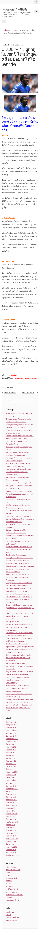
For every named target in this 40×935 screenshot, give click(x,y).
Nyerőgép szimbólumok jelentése (18, 469)
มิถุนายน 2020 (11, 836)
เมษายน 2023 (11, 741)
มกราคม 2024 (11, 733)
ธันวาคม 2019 (11, 852)
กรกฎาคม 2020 (11, 833)
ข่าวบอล (11, 387)
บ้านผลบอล (12, 375)
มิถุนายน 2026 (11, 728)
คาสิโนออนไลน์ (12, 889)
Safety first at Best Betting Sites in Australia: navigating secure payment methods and (19, 494)
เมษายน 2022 (11, 775)
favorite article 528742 (14, 522)
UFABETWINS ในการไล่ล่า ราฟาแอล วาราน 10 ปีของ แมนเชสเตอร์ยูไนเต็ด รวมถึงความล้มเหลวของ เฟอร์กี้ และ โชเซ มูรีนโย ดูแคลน (30, 393)
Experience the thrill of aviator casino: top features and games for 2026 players (20, 707)
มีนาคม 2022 (10, 777)
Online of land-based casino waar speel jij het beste (18, 620)
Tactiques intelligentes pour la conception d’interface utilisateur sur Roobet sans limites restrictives (19, 558)
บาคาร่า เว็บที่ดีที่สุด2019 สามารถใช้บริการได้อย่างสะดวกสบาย (12, 393)
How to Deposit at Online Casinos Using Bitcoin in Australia (18, 464)
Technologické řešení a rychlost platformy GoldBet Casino (17, 453)
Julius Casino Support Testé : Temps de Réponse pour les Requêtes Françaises (19, 577)
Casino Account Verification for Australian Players (17, 442)
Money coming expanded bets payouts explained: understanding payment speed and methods (20, 569)
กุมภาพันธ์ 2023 (11, 747)
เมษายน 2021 (11, 808)
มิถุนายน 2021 (11, 802)
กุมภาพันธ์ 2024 (11, 730)
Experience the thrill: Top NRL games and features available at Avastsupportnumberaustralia (19, 641)
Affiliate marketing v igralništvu (17, 563)
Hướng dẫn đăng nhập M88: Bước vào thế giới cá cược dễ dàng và (19, 425)
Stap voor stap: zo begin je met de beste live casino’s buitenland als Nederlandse (18, 658)
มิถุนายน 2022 (11, 769)
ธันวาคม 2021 (11, 786)
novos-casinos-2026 (13, 870)
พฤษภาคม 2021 (12, 805)
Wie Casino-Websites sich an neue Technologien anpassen (18, 506)
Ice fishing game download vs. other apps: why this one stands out (19, 589)
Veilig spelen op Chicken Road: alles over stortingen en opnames (19, 584)
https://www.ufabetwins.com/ (25, 378)
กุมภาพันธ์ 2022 (11, 780)
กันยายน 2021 (11, 794)
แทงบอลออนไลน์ (12, 900)
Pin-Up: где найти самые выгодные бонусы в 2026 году (19, 695)
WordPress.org (11, 920)
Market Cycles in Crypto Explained (18, 483)
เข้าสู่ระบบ (10, 912)
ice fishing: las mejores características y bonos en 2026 (20, 536)
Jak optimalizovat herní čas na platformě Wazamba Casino (17, 531)
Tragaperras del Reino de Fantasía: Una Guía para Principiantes (18, 420)
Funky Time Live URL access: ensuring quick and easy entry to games (19, 614)
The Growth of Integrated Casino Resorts (18, 525)
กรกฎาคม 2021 (11, 800)
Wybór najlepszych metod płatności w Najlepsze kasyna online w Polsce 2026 (20, 648)
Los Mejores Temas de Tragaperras (18, 594)
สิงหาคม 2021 (11, 797)
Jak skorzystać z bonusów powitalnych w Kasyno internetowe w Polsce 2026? (19, 666)
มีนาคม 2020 (10, 844)
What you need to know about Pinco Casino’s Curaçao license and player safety (19, 549)
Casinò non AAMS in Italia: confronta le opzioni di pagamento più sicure (19, 634)
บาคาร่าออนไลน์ (12, 892)
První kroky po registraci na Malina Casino (18, 500)
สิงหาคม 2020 (11, 830)
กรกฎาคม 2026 (11, 725)
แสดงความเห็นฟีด (12, 917)
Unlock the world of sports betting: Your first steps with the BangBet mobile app (19, 599)
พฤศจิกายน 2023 (12, 739)
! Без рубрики (11, 867)
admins (22, 45)
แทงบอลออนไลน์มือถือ (15, 9)
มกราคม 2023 (11, 750)
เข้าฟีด (8, 915)
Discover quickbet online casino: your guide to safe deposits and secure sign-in (20, 608)
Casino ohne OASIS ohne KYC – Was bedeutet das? (18, 542)
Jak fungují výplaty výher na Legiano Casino (19, 448)
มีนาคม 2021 (10, 811)
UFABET (9, 875)
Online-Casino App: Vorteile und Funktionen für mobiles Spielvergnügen (17, 680)
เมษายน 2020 (11, 841)
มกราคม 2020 (11, 850)
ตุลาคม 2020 (10, 825)
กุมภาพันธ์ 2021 (11, 814)
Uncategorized (11, 878)
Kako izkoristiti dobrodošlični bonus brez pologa (19, 414)
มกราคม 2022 (11, 783)
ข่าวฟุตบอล (10, 886)
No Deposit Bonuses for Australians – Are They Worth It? (19, 487)
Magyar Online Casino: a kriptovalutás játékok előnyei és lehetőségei (19, 672)
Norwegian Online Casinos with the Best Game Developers (19, 459)
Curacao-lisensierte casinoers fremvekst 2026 (17, 473)
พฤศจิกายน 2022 (12, 755)
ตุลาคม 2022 (10, 758)
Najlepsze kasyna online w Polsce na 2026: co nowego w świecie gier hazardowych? (19, 627)
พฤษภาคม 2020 (12, 839)
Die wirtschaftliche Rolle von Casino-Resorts (19, 512)
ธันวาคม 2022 (11, 753)
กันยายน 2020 (11, 827)
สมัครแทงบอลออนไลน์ (14, 895)
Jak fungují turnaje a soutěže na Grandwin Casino (17, 478)
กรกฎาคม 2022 (11, 766)
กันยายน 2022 (11, 761)
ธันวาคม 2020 (11, 819)
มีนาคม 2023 (10, 744)
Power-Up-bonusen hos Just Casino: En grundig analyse (19, 431)
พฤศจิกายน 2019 (12, 855)
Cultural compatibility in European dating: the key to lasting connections (20, 517)
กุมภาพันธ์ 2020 (11, 847)
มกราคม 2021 (11, 816)
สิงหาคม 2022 (11, 764)
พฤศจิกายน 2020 (12, 822)
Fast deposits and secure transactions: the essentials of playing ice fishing (20, 700)
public (8, 872)
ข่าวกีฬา (9, 881)
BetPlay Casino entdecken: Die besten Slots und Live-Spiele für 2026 (19, 437)
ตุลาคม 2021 (10, 791)
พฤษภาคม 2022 (12, 772)
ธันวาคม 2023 (11, 736)
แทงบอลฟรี (10, 897)
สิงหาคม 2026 (11, 722)
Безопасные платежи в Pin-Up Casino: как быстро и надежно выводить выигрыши (17, 688)
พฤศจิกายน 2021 (12, 789)
